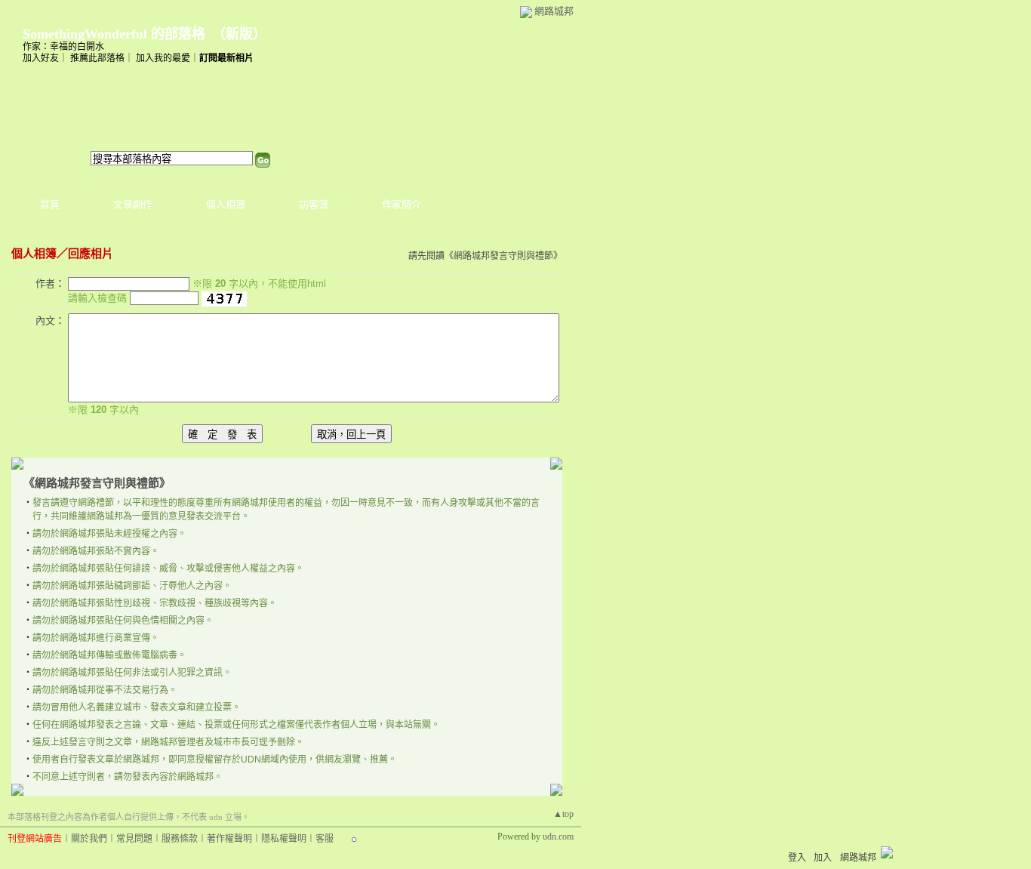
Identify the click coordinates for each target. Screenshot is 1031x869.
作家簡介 (401, 204)
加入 (823, 857)
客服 (324, 839)
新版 (239, 34)
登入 (797, 857)
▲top (563, 814)
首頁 (50, 204)
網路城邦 (554, 11)
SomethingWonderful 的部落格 (114, 34)
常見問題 (134, 839)
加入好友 (41, 58)
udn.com (558, 836)
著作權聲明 (229, 839)
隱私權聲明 (283, 839)
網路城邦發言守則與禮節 (503, 256)
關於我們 (89, 839)
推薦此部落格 (97, 58)
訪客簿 (313, 204)
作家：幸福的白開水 (63, 47)
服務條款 (180, 839)
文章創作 (132, 204)
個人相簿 (225, 204)
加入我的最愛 (163, 58)
